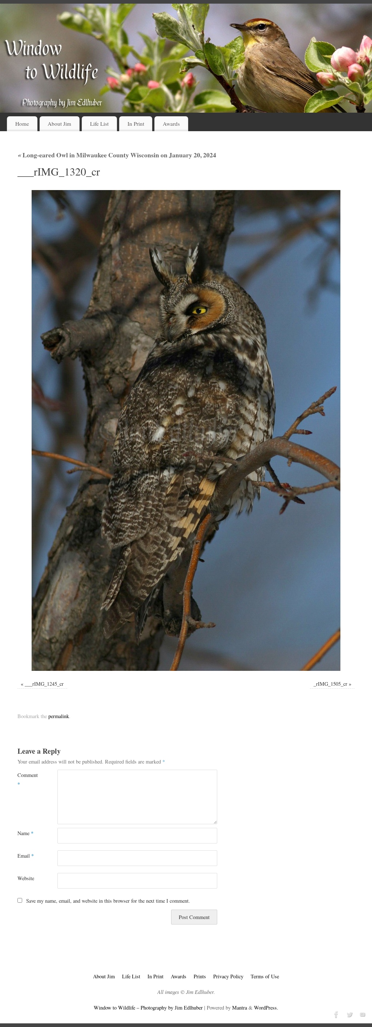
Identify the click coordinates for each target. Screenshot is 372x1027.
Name (25, 833)
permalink (58, 716)
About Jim (59, 123)
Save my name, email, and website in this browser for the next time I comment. (108, 900)
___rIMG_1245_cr (44, 683)
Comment (27, 779)
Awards (171, 123)
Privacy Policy (228, 976)
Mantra (239, 1007)
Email (25, 855)
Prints (200, 976)
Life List (99, 123)
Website (25, 878)
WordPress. (266, 1007)
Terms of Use (265, 976)
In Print (136, 123)
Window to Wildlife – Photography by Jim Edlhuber (148, 1007)
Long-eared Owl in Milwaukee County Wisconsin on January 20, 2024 (116, 155)
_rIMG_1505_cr (330, 683)
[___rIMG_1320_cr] (186, 430)
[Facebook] (335, 1013)
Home (22, 123)
